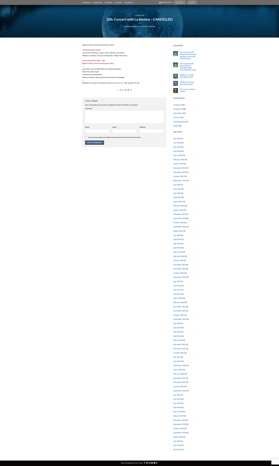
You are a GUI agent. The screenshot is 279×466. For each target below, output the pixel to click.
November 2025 (179, 172)
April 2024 (177, 248)
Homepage (86, 2)
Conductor (97, 2)
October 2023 (178, 273)
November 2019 (179, 382)
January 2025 (178, 210)
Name (87, 127)
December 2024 (179, 214)
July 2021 (177, 357)
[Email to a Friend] (123, 90)
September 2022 (179, 319)
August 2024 (178, 231)
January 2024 (178, 260)
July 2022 (177, 323)
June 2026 (177, 143)
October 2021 (178, 353)
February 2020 (179, 374)
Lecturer (176, 117)
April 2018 (177, 449)
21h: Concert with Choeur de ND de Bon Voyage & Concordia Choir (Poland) (188, 55)
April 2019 (177, 407)
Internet (119, 83)
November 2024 (179, 218)
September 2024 (179, 227)
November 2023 (179, 269)
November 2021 (179, 349)
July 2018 (177, 441)
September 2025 (179, 180)
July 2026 (177, 138)
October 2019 (178, 386)
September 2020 (179, 365)
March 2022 (178, 340)
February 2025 (179, 206)
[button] (165, 2)
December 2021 (179, 344)
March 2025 (178, 201)
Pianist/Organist (179, 122)
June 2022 (177, 328)
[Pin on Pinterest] (126, 90)
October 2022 (178, 315)
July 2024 (177, 235)
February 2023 (179, 302)
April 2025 (177, 197)
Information (177, 113)
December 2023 (179, 264)
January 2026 (178, 164)
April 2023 (177, 294)
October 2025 (178, 176)
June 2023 (177, 285)
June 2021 (177, 361)
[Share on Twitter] (120, 90)
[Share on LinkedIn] (128, 90)
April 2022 (177, 336)
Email (114, 127)
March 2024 (178, 252)
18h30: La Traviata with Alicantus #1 (187, 83)
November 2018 (179, 424)
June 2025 (177, 189)
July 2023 (177, 281)
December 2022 (179, 307)
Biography (129, 2)
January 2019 (178, 416)
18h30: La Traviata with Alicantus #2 (187, 76)
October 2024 (178, 222)
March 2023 (178, 298)
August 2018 (178, 437)
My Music (118, 2)
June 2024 (177, 239)
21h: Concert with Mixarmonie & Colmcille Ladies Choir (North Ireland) (188, 66)
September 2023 (179, 277)
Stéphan (151, 26)
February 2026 (179, 159)
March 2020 (178, 370)
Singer (175, 126)
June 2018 (177, 445)
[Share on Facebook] (118, 90)
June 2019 (177, 399)
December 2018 (179, 420)
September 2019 (179, 391)
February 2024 (179, 256)
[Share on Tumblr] (131, 90)
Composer (108, 2)
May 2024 (177, 243)
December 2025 (179, 168)
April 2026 (177, 151)
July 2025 (177, 185)
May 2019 (177, 403)
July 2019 (177, 395)
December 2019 (179, 378)
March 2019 (178, 411)
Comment (89, 108)
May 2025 (177, 193)
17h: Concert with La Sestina (188, 90)
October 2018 (178, 428)
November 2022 (179, 311)
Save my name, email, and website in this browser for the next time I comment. (114, 137)
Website (142, 127)
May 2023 (177, 290)
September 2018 (179, 432)
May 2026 (177, 147)
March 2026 (178, 155)
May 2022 (177, 332)
